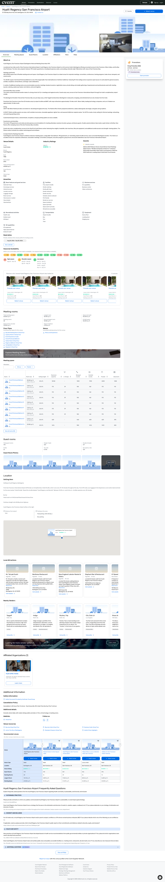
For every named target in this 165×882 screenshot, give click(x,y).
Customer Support (87, 868)
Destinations (40, 2)
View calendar (9, 244)
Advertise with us (111, 871)
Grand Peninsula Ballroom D (16, 418)
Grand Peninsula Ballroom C (16, 396)
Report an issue (45, 859)
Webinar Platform (63, 875)
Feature (29, 367)
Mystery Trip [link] (63, 615)
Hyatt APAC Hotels (12, 673)
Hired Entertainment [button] (43, 629)
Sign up (156, 2)
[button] (49, 33)
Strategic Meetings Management (67, 871)
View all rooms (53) (10, 431)
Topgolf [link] (9, 615)
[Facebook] (47, 720)
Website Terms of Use (112, 868)
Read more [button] (9, 585)
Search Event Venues (40, 866)
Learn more (18, 683)
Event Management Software (66, 864)
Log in (161, 2)
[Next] (117, 578)
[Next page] (115, 287)
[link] (17, 609)
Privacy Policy (110, 864)
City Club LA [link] (90, 615)
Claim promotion (144, 75)
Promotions (31, 2)
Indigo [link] (35, 615)
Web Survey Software (64, 873)
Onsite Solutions (39, 873)
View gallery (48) (158, 49)
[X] (44, 720)
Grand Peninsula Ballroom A (16, 385)
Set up (19, 367)
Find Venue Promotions (40, 868)
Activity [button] (8, 629)
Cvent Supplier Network (41, 864)
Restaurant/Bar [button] (89, 629)
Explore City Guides (39, 871)
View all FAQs (62, 852)
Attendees (6, 364)
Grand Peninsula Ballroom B (16, 391)
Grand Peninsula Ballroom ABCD (17, 424)
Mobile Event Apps (63, 868)
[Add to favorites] (59, 741)
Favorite (129, 11)
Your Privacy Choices (88, 871)
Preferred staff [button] (68, 629)
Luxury (55, 2)
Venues (24, 2)
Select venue (150, 11)
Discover (48, 2)
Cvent (2, 6)
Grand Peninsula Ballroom (16, 380)
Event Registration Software (66, 866)
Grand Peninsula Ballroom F (16, 407)
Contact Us (85, 866)
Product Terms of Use (112, 866)
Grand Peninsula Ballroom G (16, 413)
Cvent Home (86, 864)
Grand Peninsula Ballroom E (16, 402)
